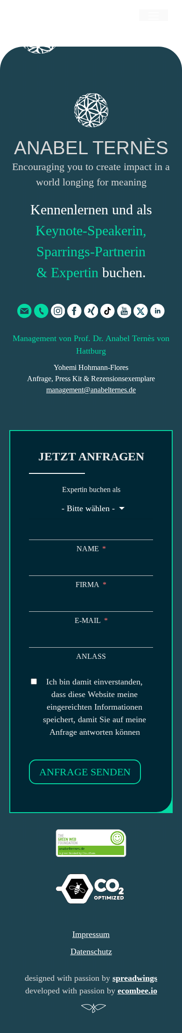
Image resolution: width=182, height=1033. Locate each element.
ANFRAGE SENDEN (85, 772)
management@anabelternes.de (91, 390)
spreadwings (134, 978)
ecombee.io (137, 990)
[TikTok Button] (107, 311)
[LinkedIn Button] (157, 311)
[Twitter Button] (140, 311)
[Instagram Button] (58, 311)
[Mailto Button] (24, 311)
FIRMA (87, 584)
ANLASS (91, 656)
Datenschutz (91, 951)
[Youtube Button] (124, 311)
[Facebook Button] (74, 311)
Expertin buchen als (91, 489)
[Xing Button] (91, 311)
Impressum (91, 934)
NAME (88, 549)
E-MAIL (88, 620)
